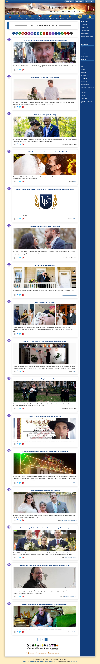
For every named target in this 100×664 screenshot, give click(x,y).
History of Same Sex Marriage (85, 66)
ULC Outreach (84, 50)
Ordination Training (85, 30)
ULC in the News (85, 75)
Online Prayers (84, 56)
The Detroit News (72, 69)
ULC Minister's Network (86, 47)
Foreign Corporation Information (85, 91)
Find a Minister (84, 27)
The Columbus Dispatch (70, 557)
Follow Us (83, 95)
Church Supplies (30, 18)
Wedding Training (85, 33)
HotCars (74, 632)
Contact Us (74, 661)
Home (10, 18)
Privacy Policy (84, 98)
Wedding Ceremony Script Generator (87, 37)
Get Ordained (79, 1)
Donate (56, 661)
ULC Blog (83, 62)
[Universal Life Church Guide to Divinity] (42, 647)
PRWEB (74, 218)
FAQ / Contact (89, 1)
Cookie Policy (48, 661)
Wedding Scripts (90, 18)
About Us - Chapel (40, 18)
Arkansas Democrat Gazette (69, 295)
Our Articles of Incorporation (87, 87)
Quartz (74, 371)
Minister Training (60, 18)
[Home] (50, 9)
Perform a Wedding (50, 18)
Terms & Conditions (28, 661)
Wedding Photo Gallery (86, 53)
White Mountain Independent (69, 520)
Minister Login (69, 1)
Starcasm (74, 444)
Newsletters (83, 72)
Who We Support (85, 84)
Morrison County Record (70, 596)
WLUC (74, 181)
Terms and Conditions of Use (86, 102)
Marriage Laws (70, 18)
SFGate (74, 483)
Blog (80, 18)
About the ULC (84, 81)
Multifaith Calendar (85, 41)
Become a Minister (20, 18)
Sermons (83, 69)
